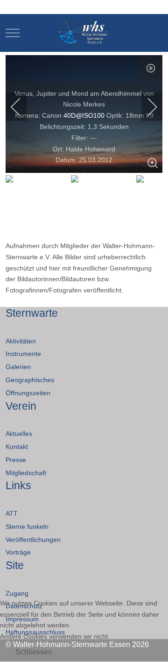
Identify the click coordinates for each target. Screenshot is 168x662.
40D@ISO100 (84, 115)
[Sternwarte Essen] (84, 33)
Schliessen (33, 652)
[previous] (22, 107)
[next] (146, 107)
